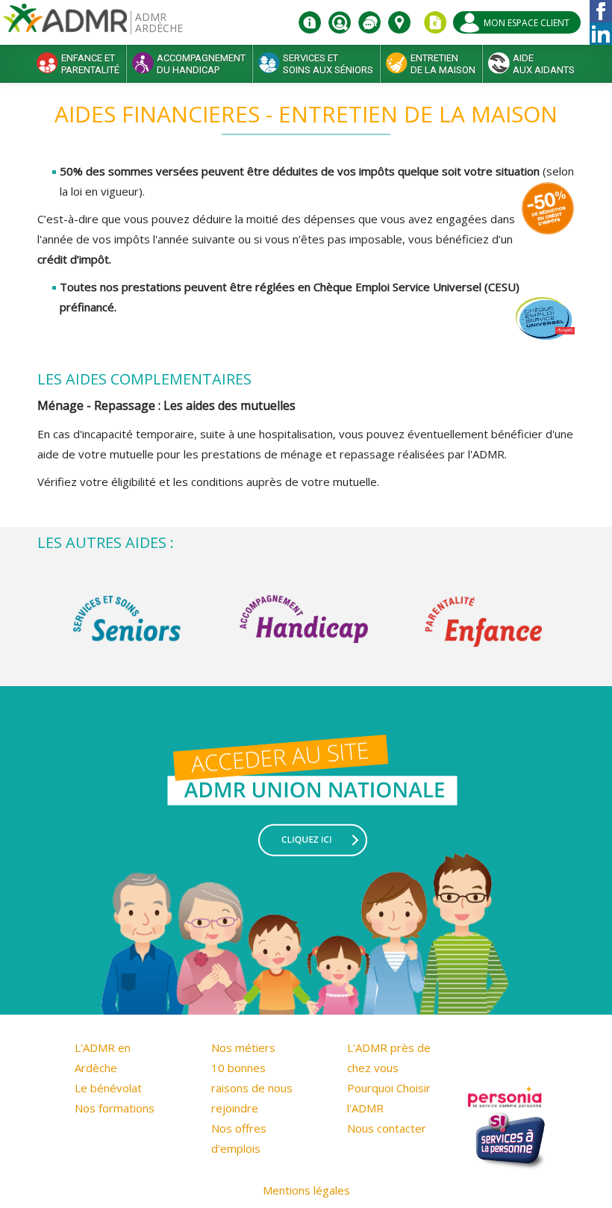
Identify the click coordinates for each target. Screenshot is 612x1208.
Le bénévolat (108, 1087)
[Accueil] (65, 23)
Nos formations (114, 1107)
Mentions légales (306, 1190)
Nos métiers (243, 1047)
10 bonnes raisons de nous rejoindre (252, 1087)
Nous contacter (386, 1128)
